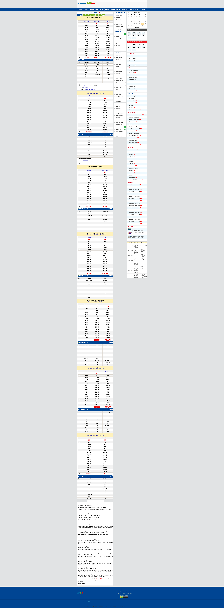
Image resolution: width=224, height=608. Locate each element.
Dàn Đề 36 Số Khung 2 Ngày (134, 205)
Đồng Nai (135, 253)
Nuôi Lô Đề (102, 9)
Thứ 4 (90, 15)
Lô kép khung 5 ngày (133, 142)
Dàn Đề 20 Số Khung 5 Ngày (134, 196)
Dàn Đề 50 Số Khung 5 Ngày (134, 217)
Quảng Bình (97, 21)
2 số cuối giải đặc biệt (133, 70)
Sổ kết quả (92, 9)
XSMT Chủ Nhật (92, 301)
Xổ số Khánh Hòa (119, 115)
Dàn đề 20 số (131, 107)
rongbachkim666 (107, 606)
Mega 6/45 (118, 47)
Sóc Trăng (136, 254)
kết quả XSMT (85, 87)
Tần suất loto (131, 72)
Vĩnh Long (136, 263)
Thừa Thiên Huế (144, 245)
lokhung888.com (94, 606)
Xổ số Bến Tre (118, 66)
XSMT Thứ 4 (92, 93)
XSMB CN (130, 275)
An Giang (135, 258)
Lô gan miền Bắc (132, 86)
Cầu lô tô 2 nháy (132, 62)
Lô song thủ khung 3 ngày (134, 135)
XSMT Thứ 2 (92, 234)
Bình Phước (136, 270)
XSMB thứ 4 (130, 255)
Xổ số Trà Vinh (118, 87)
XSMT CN (142, 277)
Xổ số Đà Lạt (118, 101)
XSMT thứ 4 (143, 256)
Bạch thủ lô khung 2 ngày (134, 124)
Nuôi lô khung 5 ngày (133, 140)
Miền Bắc (130, 242)
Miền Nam (136, 242)
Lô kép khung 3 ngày (133, 137)
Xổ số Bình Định (119, 24)
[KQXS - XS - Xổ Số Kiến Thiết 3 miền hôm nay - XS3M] (86, 3)
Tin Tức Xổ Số (142, 9)
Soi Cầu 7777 (131, 170)
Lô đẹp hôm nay (132, 177)
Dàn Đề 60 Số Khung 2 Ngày (134, 219)
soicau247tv (115, 606)
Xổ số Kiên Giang (119, 96)
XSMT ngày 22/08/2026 (100, 368)
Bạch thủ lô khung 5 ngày (134, 144)
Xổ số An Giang (119, 17)
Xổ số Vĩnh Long (119, 82)
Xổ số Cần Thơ (119, 57)
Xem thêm (95, 500)
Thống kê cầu (131, 53)
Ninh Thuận (105, 437)
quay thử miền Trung (86, 85)
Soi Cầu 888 (131, 156)
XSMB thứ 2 (130, 245)
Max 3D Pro (118, 45)
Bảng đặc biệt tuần (132, 74)
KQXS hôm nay (86, 160)
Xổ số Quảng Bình (119, 26)
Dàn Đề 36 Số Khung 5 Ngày (134, 210)
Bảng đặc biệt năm (132, 79)
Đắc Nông (142, 271)
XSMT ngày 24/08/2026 (100, 234)
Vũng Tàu (135, 250)
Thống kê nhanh (132, 81)
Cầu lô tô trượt (132, 60)
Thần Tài (117, 36)
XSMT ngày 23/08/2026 (100, 301)
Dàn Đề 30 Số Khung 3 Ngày (134, 200)
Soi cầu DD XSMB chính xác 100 (135, 179)
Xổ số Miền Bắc (119, 15)
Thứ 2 (84, 15)
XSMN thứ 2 (136, 247)
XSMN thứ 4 (136, 257)
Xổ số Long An (119, 89)
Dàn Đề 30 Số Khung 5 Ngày (134, 203)
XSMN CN (136, 277)
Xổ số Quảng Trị (119, 124)
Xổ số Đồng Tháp (119, 59)
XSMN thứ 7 (136, 272)
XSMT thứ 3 (143, 251)
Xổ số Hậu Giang (119, 94)
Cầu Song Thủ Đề (132, 100)
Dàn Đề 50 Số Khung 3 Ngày (134, 214)
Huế (105, 237)
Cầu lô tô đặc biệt (132, 58)
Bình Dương (136, 264)
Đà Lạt (135, 276)
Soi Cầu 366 (131, 154)
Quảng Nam (105, 170)
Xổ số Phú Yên (118, 108)
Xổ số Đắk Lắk (118, 110)
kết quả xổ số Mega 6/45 (87, 163)
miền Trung (80, 15)
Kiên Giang (136, 275)
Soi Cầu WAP (131, 172)
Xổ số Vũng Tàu (119, 55)
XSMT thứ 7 (143, 272)
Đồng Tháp (136, 245)
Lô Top (130, 152)
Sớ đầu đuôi (135, 9)
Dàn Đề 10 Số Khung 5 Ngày (134, 189)
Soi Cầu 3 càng (132, 96)
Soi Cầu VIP (113, 9)
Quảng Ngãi (107, 371)
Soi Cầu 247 (86, 606)
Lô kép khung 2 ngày (133, 126)
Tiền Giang (136, 274)
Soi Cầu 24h (131, 163)
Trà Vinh (135, 265)
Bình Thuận (136, 260)
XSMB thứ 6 (130, 265)
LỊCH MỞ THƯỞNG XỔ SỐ (133, 240)
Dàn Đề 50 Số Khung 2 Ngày (134, 212)
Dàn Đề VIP (107, 9)
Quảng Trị (108, 21)
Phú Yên (89, 237)
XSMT (88, 93)
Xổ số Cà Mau (118, 64)
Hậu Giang (136, 271)
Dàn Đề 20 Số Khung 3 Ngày (134, 194)
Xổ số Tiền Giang (119, 98)
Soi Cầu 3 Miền (132, 175)
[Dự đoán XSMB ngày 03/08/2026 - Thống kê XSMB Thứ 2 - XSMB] (129, 237)
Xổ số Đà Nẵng (119, 117)
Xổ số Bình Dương (119, 85)
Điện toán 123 (118, 38)
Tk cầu (131, 9)
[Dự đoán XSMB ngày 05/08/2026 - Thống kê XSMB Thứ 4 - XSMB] (129, 233)
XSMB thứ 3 (130, 250)
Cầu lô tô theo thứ (132, 65)
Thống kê (123, 9)
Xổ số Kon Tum (119, 136)
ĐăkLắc (142, 249)
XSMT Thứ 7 (92, 368)
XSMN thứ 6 (136, 266)
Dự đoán (96, 9)
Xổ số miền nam (118, 52)
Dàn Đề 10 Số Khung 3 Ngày (134, 187)
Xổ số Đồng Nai (119, 73)
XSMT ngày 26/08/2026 (100, 93)
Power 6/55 (118, 50)
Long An (135, 269)
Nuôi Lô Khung (131, 112)
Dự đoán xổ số (131, 226)
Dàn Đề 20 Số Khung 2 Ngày (134, 191)
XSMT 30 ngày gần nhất (90, 89)
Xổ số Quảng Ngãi (119, 131)
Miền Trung (143, 242)
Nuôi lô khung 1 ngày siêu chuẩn (135, 114)
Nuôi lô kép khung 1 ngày (134, 117)
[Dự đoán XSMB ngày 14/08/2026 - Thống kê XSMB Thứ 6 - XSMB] (129, 229)
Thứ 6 (97, 15)
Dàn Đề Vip (130, 182)
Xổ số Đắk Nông (119, 133)
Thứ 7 (100, 15)
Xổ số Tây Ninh (119, 19)
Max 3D (117, 43)
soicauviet (101, 606)
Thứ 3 (87, 15)
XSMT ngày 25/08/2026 (100, 167)
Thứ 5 (94, 15)
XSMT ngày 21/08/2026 (100, 435)
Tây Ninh (135, 259)
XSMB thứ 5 (130, 260)
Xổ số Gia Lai (118, 129)
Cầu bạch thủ (131, 56)
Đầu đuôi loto (131, 84)
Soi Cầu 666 (131, 159)
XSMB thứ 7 (130, 270)
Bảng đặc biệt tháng (133, 77)
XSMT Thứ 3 (92, 167)
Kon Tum (97, 304)
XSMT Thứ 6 (92, 435)
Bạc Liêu (135, 251)
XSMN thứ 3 (136, 252)
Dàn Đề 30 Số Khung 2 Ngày (134, 198)
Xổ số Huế (118, 106)
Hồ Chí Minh (136, 244)
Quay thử (118, 9)
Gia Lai (89, 437)
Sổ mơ (127, 9)
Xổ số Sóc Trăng (119, 71)
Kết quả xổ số (85, 9)
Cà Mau (135, 246)
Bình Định (86, 21)
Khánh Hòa (105, 95)
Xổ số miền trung (119, 103)
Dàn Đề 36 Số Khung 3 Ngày (134, 207)
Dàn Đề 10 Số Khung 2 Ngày (134, 184)
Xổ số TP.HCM (118, 62)
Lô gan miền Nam (132, 91)
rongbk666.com (122, 606)
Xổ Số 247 (80, 606)
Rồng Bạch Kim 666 (133, 149)
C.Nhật (103, 15)
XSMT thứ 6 (143, 266)
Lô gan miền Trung (132, 88)
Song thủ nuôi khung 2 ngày (134, 128)
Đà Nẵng (89, 95)
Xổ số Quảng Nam (119, 113)
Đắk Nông (97, 371)
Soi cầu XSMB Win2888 (133, 168)
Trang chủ (80, 9)
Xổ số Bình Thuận (119, 22)
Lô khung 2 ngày (132, 121)
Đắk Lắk (89, 170)
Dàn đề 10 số (131, 105)
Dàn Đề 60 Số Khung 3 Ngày (134, 221)
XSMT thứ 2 (143, 246)
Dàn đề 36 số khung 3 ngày (134, 109)
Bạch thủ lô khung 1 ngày (134, 119)
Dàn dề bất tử (131, 98)
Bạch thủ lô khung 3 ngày (134, 133)
